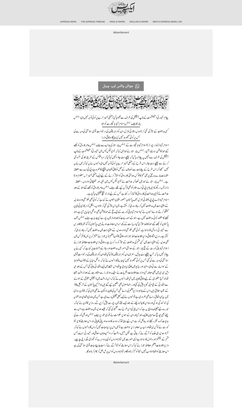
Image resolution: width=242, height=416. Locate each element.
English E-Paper (139, 22)
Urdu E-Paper (117, 22)
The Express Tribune (93, 22)
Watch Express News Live (167, 22)
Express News (68, 22)
